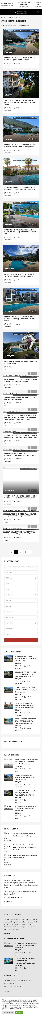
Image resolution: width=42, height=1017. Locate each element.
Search (21, 640)
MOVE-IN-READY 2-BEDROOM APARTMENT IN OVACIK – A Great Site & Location (20, 380)
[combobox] (13, 26)
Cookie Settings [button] (8, 1012)
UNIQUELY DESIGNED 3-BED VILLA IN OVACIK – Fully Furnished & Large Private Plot (20, 515)
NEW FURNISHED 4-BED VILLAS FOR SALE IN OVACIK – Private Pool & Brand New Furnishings (26, 762)
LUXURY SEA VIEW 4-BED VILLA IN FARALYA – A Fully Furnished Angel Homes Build (20, 533)
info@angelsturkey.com (7, 5)
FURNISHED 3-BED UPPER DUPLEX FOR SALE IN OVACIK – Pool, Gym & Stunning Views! (20, 146)
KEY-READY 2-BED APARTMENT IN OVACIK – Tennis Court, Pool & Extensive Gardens (20, 275)
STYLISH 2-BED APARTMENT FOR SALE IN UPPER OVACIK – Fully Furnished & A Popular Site (20, 232)
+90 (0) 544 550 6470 (7, 3)
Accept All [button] (19, 1012)
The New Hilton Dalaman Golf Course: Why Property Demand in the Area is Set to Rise (25, 847)
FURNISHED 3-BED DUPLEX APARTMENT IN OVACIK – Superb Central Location (19, 59)
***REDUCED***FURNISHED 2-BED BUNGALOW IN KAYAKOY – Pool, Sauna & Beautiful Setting (21, 436)
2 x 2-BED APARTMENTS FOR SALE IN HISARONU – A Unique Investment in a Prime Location (26, 961)
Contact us (8, 902)
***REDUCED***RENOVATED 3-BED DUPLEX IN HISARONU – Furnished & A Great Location (20, 497)
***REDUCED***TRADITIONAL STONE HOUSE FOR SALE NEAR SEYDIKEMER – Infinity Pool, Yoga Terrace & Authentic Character (20, 417)
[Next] (30, 552)
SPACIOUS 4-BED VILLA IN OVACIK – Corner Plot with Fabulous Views (19, 398)
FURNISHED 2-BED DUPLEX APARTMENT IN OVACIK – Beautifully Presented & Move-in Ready (19, 319)
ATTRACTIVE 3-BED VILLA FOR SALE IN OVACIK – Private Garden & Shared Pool (26, 808)
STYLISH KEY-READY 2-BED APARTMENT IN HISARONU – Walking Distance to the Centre (20, 188)
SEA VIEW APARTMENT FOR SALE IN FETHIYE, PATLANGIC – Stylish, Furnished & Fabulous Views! (20, 102)
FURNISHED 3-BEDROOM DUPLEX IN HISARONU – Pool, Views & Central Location (20, 454)
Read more (8, 933)
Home (5, 17)
